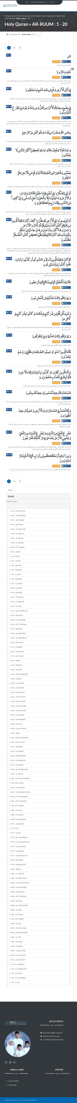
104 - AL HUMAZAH (18, 978)
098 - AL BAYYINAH (18, 951)
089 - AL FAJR (16, 910)
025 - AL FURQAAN (18, 620)
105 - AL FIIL (15, 982)
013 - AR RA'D (16, 565)
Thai (28, 18)
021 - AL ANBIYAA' (17, 602)
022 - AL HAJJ (16, 606)
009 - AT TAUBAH (18, 547)
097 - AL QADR (17, 946)
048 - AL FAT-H (16, 724)
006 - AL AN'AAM (17, 534)
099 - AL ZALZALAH (18, 955)
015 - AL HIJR (16, 574)
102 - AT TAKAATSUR (19, 969)
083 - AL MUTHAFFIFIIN (20, 883)
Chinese (8, 16)
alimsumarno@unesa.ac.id (40, 2)
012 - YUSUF (15, 561)
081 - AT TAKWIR (17, 874)
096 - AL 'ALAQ (16, 942)
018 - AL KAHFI (16, 588)
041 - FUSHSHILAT (18, 692)
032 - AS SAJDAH (17, 652)
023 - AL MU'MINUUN (19, 611)
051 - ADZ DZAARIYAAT (20, 738)
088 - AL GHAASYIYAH (19, 905)
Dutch (14, 16)
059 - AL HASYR (17, 774)
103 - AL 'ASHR (16, 973)
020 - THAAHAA (17, 597)
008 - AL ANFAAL (17, 543)
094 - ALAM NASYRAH (19, 933)
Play (65, 61)
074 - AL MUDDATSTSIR (20, 842)
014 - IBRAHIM (16, 570)
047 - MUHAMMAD (18, 719)
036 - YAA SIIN (16, 670)
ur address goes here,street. (53, 1040)
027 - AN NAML (17, 629)
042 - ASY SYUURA (18, 697)
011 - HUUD (15, 556)
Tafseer (57, 61)
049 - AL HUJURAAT (18, 729)
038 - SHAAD (16, 679)
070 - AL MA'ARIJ (17, 824)
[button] (71, 68)
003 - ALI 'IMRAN (17, 520)
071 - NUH (15, 828)
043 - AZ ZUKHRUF (18, 701)
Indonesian (36, 16)
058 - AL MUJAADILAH (19, 769)
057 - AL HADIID (17, 765)
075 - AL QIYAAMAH (18, 846)
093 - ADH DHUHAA (18, 928)
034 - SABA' (15, 661)
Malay (58, 16)
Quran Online (13, 1081)
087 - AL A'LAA (16, 901)
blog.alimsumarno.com (51, 1036)
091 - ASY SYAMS (17, 919)
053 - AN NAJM (17, 747)
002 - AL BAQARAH (18, 515)
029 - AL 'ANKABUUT (19, 638)
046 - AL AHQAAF (17, 715)
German (28, 16)
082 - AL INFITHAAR (18, 878)
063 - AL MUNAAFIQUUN (20, 792)
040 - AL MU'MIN (17, 688)
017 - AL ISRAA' (16, 584)
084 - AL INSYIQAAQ (19, 887)
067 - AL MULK (16, 810)
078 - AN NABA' (17, 860)
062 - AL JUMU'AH (18, 788)
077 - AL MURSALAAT (19, 856)
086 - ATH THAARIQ (18, 896)
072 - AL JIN (15, 833)
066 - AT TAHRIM (17, 806)
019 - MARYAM (16, 593)
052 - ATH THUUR (18, 742)
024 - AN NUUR (17, 615)
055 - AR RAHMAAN (18, 756)
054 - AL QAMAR (17, 751)
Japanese (50, 16)
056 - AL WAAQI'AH (18, 760)
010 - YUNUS (16, 552)
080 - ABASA (16, 869)
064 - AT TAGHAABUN (19, 797)
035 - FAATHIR (16, 665)
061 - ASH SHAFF (17, 783)
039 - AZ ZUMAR (17, 683)
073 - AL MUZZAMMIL (19, 837)
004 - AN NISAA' (17, 525)
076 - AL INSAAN (17, 851)
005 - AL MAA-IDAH (18, 529)
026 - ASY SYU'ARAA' (18, 624)
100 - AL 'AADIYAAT (18, 960)
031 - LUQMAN (16, 647)
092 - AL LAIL (16, 923)
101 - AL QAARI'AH (18, 964)
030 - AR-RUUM (17, 642)
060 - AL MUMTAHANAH (20, 778)
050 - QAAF (15, 733)
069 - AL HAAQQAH (18, 819)
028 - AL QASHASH (18, 633)
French (20, 16)
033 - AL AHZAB (17, 656)
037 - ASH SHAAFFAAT (19, 674)
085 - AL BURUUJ (18, 892)
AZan (27, 2)
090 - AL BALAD (17, 914)
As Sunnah (12, 1085)
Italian (44, 16)
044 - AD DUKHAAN (18, 706)
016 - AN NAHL (16, 579)
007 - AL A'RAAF (17, 538)
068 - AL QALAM (17, 815)
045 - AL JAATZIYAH (18, 710)
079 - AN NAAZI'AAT (18, 865)
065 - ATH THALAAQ (18, 801)
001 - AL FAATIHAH (18, 511)
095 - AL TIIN (16, 937)
